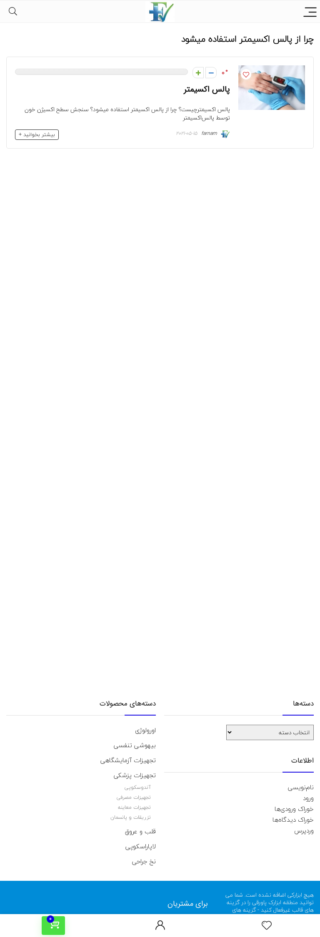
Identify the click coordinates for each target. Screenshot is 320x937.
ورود (308, 798)
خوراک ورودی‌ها (294, 808)
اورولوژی (145, 730)
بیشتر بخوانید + (37, 134)
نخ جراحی (144, 861)
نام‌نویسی (301, 787)
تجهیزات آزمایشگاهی (128, 760)
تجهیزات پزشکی (135, 775)
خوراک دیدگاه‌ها (293, 819)
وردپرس (304, 830)
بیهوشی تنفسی (135, 745)
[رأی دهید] (211, 72)
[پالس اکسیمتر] (271, 70)
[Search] (13, 11)
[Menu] (310, 11)
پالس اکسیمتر (207, 89)
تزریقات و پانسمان (130, 817)
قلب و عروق (140, 831)
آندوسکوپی (138, 787)
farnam (210, 133)
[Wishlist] (267, 925)
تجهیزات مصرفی (134, 797)
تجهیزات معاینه (134, 807)
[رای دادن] (198, 72)
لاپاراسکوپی (140, 846)
